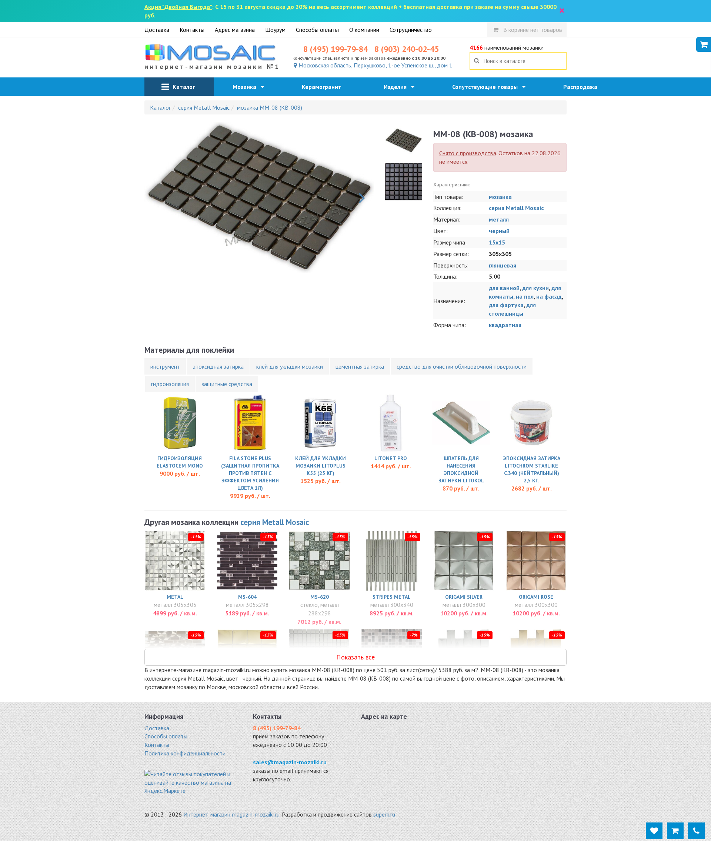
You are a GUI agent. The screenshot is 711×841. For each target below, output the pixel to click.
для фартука (506, 305)
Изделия (397, 86)
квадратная (505, 325)
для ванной (504, 288)
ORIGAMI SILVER (464, 597)
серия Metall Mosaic (516, 208)
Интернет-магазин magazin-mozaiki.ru (231, 814)
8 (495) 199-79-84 (335, 49)
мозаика (500, 196)
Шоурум (275, 29)
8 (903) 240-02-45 (406, 49)
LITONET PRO (390, 458)
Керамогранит (324, 86)
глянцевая (502, 265)
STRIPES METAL (392, 597)
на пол (525, 296)
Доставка (156, 29)
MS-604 (247, 597)
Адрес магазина (235, 29)
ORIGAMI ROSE (536, 597)
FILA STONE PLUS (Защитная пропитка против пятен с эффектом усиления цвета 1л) (250, 473)
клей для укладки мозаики (289, 366)
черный (499, 231)
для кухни (535, 288)
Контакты (192, 29)
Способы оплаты (317, 29)
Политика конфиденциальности (185, 753)
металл (499, 219)
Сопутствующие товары (487, 86)
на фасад (549, 296)
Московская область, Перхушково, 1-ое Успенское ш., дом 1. (375, 65)
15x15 (497, 242)
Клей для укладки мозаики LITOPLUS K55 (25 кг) (320, 465)
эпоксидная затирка (218, 366)
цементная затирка (360, 366)
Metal (175, 597)
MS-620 (319, 597)
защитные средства (226, 384)
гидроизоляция (170, 384)
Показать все (355, 657)
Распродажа (582, 86)
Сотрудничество (411, 29)
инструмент (165, 366)
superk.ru (384, 814)
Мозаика (247, 86)
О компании (364, 29)
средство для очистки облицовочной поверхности (462, 366)
